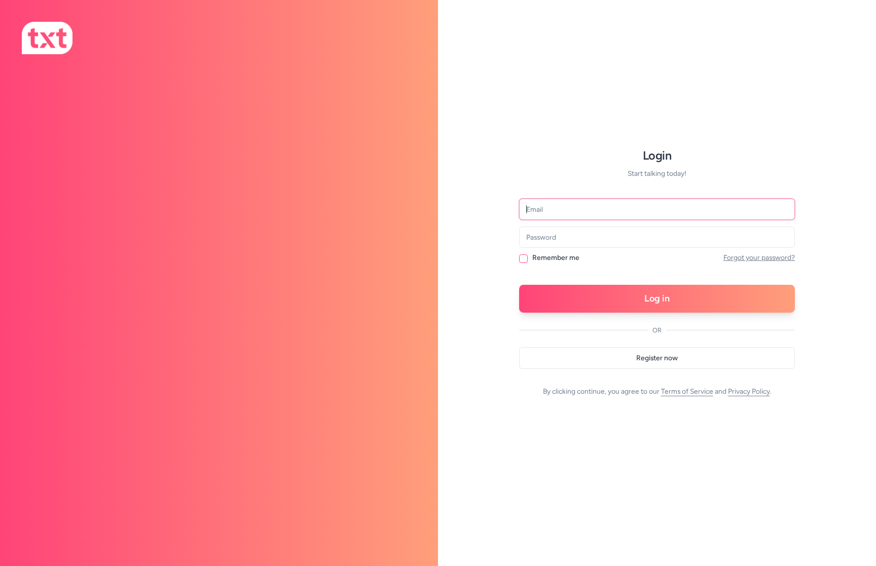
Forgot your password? (759, 257)
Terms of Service (687, 391)
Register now (657, 358)
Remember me (555, 257)
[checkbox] (523, 258)
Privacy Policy (749, 391)
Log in (657, 298)
